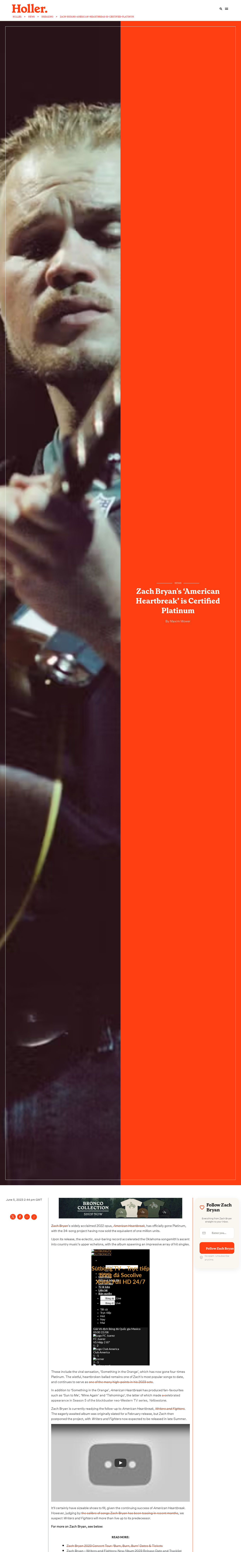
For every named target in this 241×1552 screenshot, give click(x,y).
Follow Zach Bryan (220, 1248)
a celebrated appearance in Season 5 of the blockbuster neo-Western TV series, (115, 1397)
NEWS (31, 17)
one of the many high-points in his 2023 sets (121, 1381)
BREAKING (47, 17)
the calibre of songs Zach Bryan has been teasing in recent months (129, 1512)
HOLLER (17, 17)
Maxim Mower (179, 620)
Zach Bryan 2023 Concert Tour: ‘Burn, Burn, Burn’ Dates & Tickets (115, 1545)
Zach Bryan (59, 1225)
